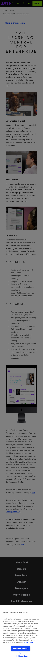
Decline (21, 653)
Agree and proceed (20, 648)
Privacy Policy (29, 642)
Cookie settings (21, 656)
